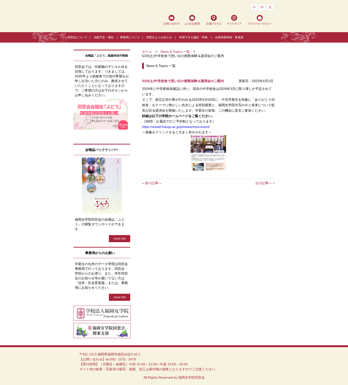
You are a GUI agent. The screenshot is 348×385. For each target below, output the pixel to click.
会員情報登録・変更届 (229, 37)
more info (120, 238)
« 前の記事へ (151, 183)
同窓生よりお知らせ (159, 37)
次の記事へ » (265, 183)
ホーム (147, 51)
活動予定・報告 (104, 37)
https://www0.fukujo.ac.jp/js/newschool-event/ (176, 127)
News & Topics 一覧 (175, 51)
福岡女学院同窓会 (111, 19)
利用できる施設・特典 (193, 37)
